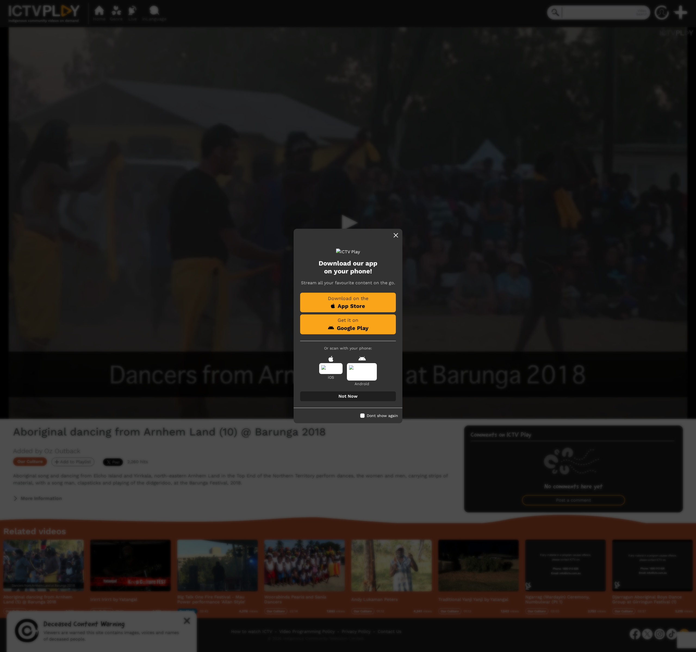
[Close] (395, 235)
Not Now (348, 396)
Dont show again (382, 415)
